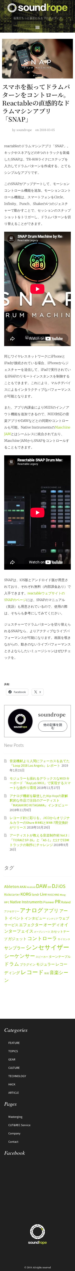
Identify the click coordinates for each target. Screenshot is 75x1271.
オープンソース (42, 932)
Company (14, 1133)
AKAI (23, 887)
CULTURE (14, 1068)
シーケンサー (19, 956)
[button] (37, 27)
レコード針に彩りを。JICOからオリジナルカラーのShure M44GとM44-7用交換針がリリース (40, 822)
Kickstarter (12, 894)
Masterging (15, 1117)
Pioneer (48, 902)
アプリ (51, 910)
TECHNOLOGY (17, 1076)
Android (31, 887)
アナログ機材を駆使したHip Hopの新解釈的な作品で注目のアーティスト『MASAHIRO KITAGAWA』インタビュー (39, 800)
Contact (13, 1142)
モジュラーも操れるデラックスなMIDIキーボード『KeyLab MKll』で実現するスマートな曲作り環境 (40, 783)
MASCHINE (53, 894)
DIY (49, 887)
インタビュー (35, 918)
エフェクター (31, 924)
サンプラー (14, 947)
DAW (41, 885)
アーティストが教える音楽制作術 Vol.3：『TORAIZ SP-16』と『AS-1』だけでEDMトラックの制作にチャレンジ (40, 840)
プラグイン (27, 964)
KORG (25, 894)
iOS (61, 886)
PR (57, 902)
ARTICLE (13, 1093)
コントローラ (42, 938)
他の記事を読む (52, 726)
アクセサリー (11, 911)
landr (35, 894)
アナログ (31, 910)
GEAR (11, 1059)
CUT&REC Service (19, 1125)
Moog (62, 894)
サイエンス (64, 939)
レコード (32, 972)
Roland (65, 902)
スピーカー (42, 956)
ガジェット (17, 939)
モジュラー (45, 964)
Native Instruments (26, 901)
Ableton (11, 886)
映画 (46, 973)
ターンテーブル (60, 957)
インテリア (52, 918)
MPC (6, 902)
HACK (11, 1084)
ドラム (11, 964)
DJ (55, 885)
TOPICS (13, 1051)
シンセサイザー (47, 947)
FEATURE (14, 1043)
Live (43, 894)
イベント (16, 918)
